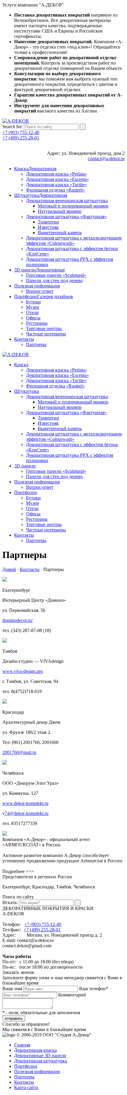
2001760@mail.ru (19, 752)
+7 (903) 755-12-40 (20, 132)
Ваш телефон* (93, 988)
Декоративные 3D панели (40, 1055)
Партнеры (24, 1076)
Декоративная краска (35, 1050)
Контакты (30, 569)
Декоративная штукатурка (40, 1060)
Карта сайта (26, 1087)
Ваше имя (12, 988)
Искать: (10, 902)
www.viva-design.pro (22, 671)
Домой (9, 569)
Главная (22, 1044)
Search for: (12, 126)
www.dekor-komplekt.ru (25, 803)
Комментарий (72, 994)
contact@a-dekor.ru (106, 158)
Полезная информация (37, 1071)
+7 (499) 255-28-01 (20, 137)
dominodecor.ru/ (17, 620)
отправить (14, 1018)
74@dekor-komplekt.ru (26, 813)
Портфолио (25, 1066)
